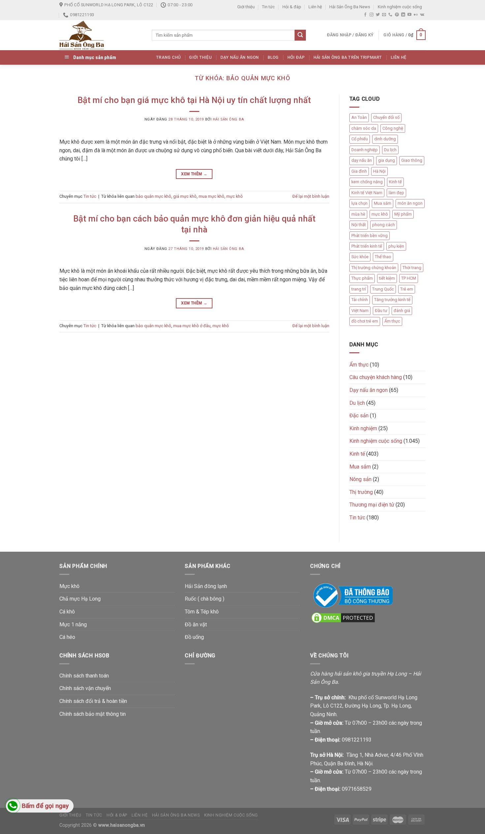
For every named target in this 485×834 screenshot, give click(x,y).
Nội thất (358, 224)
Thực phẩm (362, 278)
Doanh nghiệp (364, 149)
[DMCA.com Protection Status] (343, 617)
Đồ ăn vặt (196, 624)
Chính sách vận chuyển (85, 688)
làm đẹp (396, 192)
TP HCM (408, 278)
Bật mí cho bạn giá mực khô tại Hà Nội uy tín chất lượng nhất (194, 100)
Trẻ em (406, 289)
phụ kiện (396, 246)
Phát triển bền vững (369, 235)
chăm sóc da (363, 128)
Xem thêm (194, 174)
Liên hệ (315, 6)
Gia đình (359, 171)
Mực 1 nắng (73, 624)
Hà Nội (379, 171)
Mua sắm (382, 203)
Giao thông (411, 160)
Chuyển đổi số (386, 117)
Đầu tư (381, 310)
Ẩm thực (392, 321)
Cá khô (67, 611)
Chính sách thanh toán (84, 676)
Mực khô (69, 586)
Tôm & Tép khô (202, 611)
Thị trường (361, 492)
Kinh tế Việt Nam (366, 192)
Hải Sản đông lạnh (206, 586)
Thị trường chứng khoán (373, 267)
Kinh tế (395, 181)
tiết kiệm (387, 278)
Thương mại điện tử (371, 505)
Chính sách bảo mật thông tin (92, 714)
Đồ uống (194, 637)
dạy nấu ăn (361, 160)
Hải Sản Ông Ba (228, 119)
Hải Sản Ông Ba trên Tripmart (347, 57)
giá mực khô (185, 196)
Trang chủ (168, 57)
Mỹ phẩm (403, 214)
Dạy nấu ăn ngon (239, 57)
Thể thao (383, 256)
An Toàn (359, 117)
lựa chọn (359, 203)
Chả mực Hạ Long (80, 599)
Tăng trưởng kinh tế (392, 299)
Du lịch (390, 149)
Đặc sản (359, 415)
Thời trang (412, 267)
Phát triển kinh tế (366, 246)
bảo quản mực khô (153, 196)
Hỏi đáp (296, 57)
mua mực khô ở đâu (191, 325)
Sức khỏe (360, 256)
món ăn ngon (410, 203)
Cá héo (67, 637)
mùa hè (358, 214)
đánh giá (402, 310)
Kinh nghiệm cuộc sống (400, 6)
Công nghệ (392, 128)
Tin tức (268, 6)
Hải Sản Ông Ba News (349, 6)
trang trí (358, 289)
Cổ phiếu (359, 138)
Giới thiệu (246, 6)
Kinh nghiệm (363, 428)
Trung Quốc (383, 289)
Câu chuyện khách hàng (375, 377)
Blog (273, 57)
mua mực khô (211, 196)
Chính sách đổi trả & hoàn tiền (93, 701)
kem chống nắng (367, 181)
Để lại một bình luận (310, 196)
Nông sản (360, 479)
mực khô (234, 196)
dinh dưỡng (385, 138)
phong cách (383, 224)
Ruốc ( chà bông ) (204, 599)
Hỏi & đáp (291, 6)
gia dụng (386, 160)
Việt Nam (360, 310)
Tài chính (359, 299)
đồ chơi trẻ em (364, 321)
